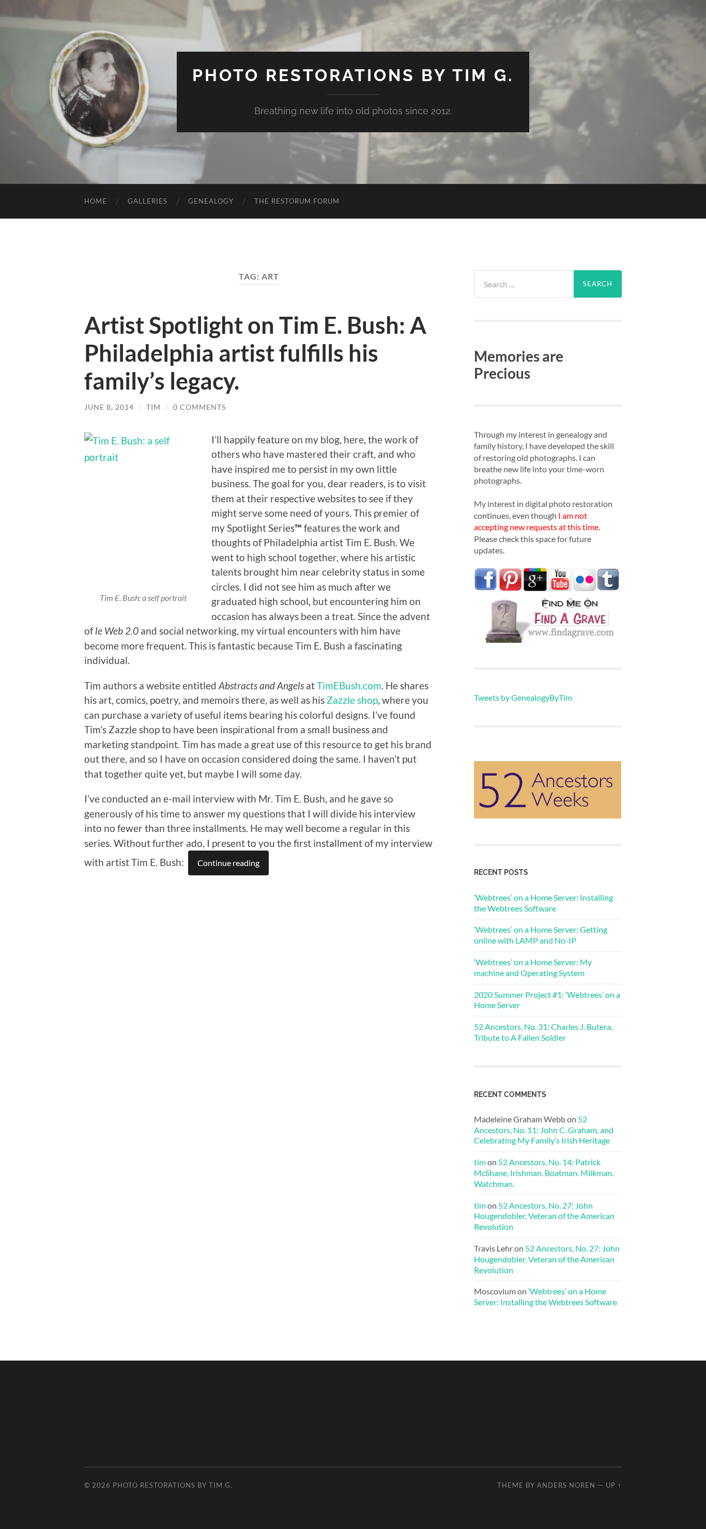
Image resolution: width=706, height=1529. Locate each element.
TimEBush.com (349, 685)
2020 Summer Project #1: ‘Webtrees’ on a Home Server (547, 1000)
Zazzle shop (352, 700)
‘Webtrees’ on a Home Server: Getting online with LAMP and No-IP (540, 934)
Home (95, 201)
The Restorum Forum (297, 201)
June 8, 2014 (109, 407)
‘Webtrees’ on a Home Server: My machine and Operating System (533, 967)
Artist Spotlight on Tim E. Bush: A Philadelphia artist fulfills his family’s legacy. (255, 353)
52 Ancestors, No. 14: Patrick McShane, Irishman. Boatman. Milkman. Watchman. (543, 1172)
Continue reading (228, 863)
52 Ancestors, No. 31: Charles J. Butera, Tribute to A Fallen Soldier (543, 1032)
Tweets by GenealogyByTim (523, 697)
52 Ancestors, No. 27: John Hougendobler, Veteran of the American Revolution (544, 1216)
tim (153, 407)
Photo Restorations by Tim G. (353, 75)
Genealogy (211, 201)
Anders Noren (566, 1485)
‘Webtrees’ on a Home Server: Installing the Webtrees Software (543, 902)
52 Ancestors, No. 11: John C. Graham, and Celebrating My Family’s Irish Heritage (543, 1130)
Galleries (147, 201)
